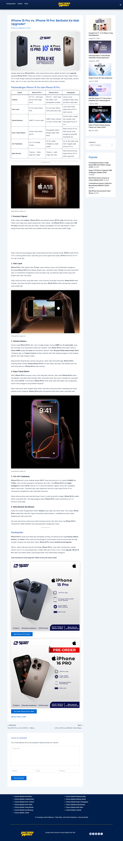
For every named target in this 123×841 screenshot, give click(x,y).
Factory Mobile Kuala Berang (75, 804)
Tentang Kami (10, 4)
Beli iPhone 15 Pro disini (22, 634)
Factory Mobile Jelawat (73, 810)
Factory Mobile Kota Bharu (23, 796)
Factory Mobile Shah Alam (74, 807)
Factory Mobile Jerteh (21, 813)
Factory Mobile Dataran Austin (76, 799)
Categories (92, 142)
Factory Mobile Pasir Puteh (23, 804)
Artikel (20, 4)
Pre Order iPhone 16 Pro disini (24, 711)
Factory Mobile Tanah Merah (23, 807)
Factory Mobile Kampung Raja (76, 796)
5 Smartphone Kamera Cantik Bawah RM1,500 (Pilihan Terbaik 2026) (100, 165)
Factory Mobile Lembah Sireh (24, 799)
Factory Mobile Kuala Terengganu (77, 802)
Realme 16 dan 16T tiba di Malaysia (100, 78)
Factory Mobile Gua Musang (23, 810)
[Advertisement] (45, 240)
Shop (26, 4)
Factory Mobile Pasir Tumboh (24, 802)
